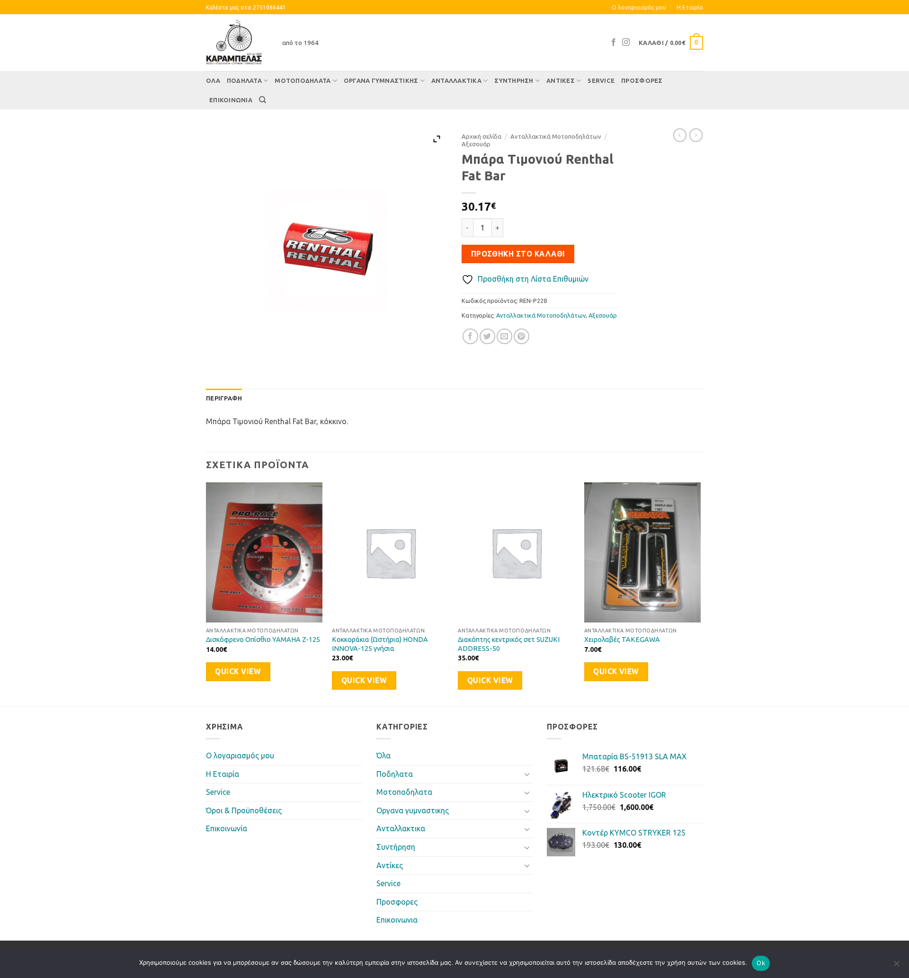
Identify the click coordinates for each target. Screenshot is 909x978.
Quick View (238, 671)
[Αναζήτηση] (262, 100)
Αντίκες (560, 80)
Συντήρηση (513, 80)
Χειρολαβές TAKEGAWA (622, 639)
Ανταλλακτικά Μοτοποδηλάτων (555, 136)
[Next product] (679, 135)
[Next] (700, 593)
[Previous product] (696, 135)
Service (601, 80)
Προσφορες (641, 80)
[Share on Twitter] (487, 336)
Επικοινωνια (230, 100)
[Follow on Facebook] (613, 42)
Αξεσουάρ (476, 144)
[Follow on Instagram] (626, 42)
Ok (761, 963)
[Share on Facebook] (470, 336)
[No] (896, 966)
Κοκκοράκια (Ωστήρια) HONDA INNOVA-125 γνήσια (380, 644)
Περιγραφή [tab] (224, 398)
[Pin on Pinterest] (521, 336)
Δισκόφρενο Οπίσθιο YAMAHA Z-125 (263, 639)
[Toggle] (527, 774)
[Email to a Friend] (504, 336)
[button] (671, 43)
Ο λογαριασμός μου (639, 7)
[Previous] (206, 593)
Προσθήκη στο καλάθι (518, 254)
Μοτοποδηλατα (302, 80)
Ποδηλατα (244, 80)
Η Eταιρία (690, 7)
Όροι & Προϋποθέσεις (244, 810)
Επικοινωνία (226, 828)
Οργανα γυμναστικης (381, 80)
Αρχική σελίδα (481, 136)
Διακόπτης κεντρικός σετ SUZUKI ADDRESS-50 (509, 644)
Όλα (213, 80)
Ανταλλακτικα (456, 80)
